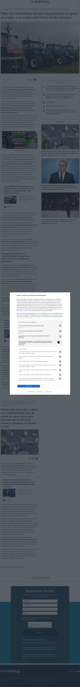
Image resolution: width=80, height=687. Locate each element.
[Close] (67, 295)
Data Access (40, 391)
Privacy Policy (48, 391)
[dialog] (40, 343)
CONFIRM (29, 386)
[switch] (59, 326)
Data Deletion (31, 391)
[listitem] (40, 322)
